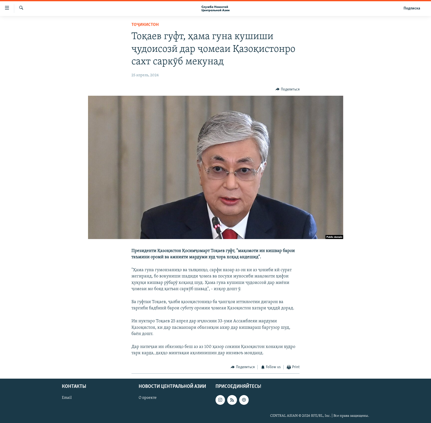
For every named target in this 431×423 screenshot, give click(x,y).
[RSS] (232, 400)
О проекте (148, 398)
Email (67, 398)
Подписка (412, 8)
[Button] (288, 89)
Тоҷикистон (145, 25)
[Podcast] (244, 400)
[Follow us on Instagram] (220, 400)
